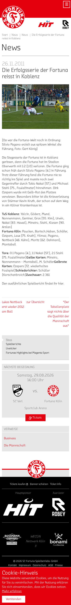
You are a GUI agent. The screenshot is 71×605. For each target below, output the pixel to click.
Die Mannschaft (14, 445)
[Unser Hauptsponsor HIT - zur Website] (46, 24)
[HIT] (23, 507)
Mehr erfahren (12, 591)
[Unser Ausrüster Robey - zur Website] (65, 25)
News (25, 35)
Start (5, 35)
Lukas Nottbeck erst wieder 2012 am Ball (13, 307)
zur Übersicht (35, 302)
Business (10, 438)
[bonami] (41, 539)
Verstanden (13, 599)
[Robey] (58, 507)
